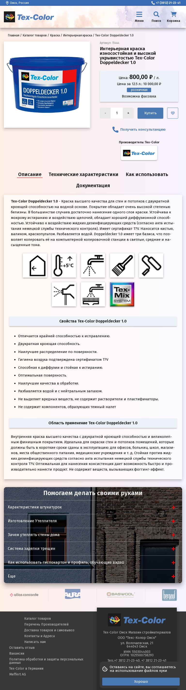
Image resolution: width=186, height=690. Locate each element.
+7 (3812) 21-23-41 (168, 3)
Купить (150, 113)
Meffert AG (17, 674)
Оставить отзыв (22, 648)
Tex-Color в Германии (26, 668)
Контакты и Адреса (39, 636)
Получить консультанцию (143, 129)
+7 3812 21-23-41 (153, 660)
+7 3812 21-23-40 (127, 660)
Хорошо (141, 681)
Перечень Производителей (46, 624)
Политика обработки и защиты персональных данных (46, 661)
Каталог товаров (37, 619)
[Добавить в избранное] (172, 113)
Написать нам (35, 642)
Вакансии (16, 653)
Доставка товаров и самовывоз (49, 630)
